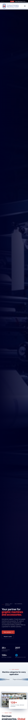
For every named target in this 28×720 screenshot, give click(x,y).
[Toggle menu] (24, 6)
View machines (7, 632)
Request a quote (8, 636)
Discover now (22, 1)
